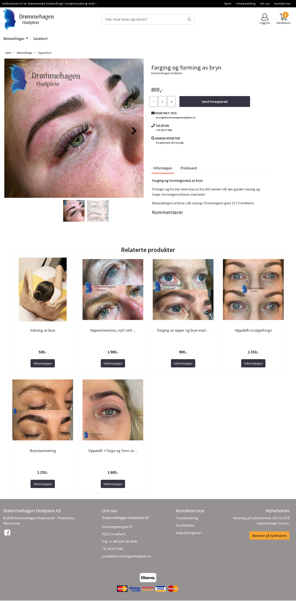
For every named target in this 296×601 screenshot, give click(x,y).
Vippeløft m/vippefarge (253, 330)
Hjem (227, 3)
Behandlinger (14, 38)
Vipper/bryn (44, 52)
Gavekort (40, 38)
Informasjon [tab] (162, 168)
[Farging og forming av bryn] (74, 129)
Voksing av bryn (42, 330)
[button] (72, 196)
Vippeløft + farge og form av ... (113, 450)
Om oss (265, 3)
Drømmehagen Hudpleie (166, 73)
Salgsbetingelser (188, 533)
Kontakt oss (282, 3)
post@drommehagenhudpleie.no (126, 556)
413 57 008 (115, 549)
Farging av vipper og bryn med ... (183, 330)
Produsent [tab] (189, 168)
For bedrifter (185, 525)
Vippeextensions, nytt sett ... (113, 330)
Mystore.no (11, 523)
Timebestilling (246, 3)
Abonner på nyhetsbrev (269, 535)
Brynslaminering (43, 450)
